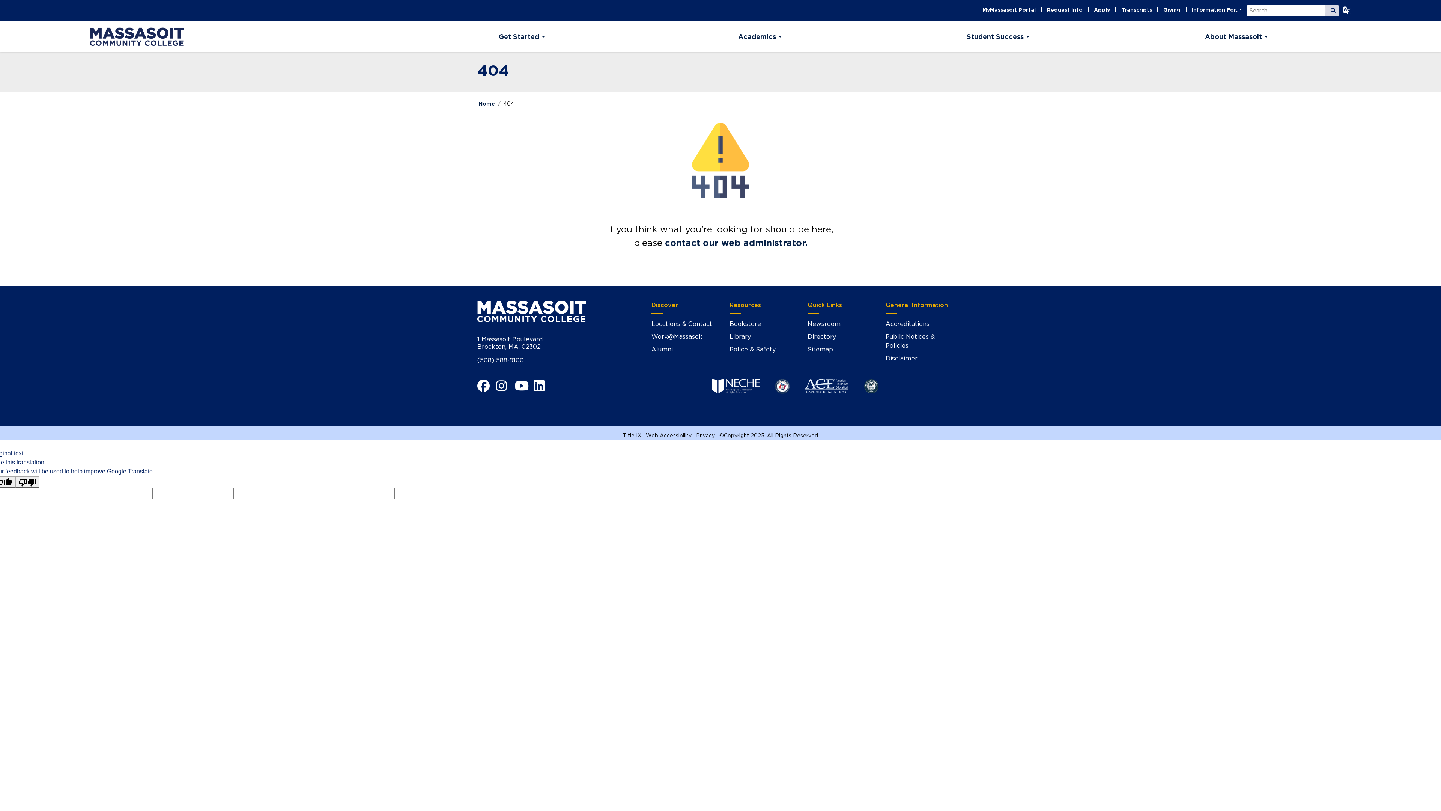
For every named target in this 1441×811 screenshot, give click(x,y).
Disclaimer (902, 358)
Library (740, 336)
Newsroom (824, 323)
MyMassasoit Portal (1009, 10)
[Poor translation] (27, 482)
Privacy (705, 436)
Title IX (632, 436)
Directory (822, 336)
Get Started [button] (519, 37)
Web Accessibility (669, 436)
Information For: (1215, 10)
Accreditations (908, 323)
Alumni (662, 349)
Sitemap (820, 349)
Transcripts (1136, 10)
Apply (1102, 10)
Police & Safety (753, 349)
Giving (1172, 10)
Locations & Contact (681, 323)
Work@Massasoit (677, 336)
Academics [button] (757, 37)
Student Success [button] (995, 37)
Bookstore (745, 323)
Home (487, 104)
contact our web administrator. (736, 242)
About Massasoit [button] (1233, 37)
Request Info (1065, 10)
